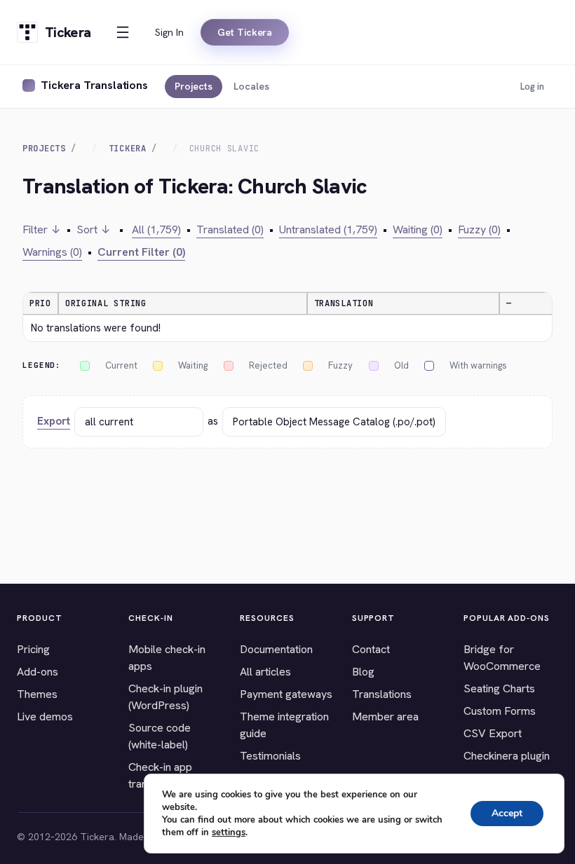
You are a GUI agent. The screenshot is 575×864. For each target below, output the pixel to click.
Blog (363, 671)
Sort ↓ (93, 229)
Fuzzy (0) (479, 229)
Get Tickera (244, 32)
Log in (532, 86)
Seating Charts (499, 688)
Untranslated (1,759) (328, 229)
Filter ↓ (41, 229)
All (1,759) (156, 229)
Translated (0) (230, 229)
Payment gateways (286, 694)
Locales (251, 86)
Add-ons (37, 671)
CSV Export (493, 733)
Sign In (169, 32)
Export (53, 421)
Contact (371, 649)
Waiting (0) (417, 229)
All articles (265, 671)
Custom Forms (500, 711)
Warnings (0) (52, 252)
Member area (385, 716)
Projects (193, 86)
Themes (37, 694)
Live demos (45, 716)
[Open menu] (122, 32)
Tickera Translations (94, 85)
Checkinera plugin (507, 755)
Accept (507, 813)
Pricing (33, 649)
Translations (382, 694)
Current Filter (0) (141, 252)
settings (228, 832)
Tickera (128, 148)
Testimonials (270, 755)
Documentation (276, 649)
